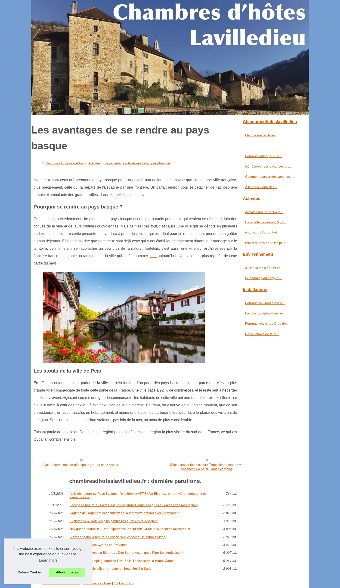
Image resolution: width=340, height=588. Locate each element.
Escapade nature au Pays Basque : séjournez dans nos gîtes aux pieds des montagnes (134, 505)
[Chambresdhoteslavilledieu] (170, 57)
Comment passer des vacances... (269, 176)
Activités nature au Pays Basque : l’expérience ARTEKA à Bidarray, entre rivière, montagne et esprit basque (138, 495)
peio (153, 256)
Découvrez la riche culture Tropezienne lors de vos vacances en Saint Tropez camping (207, 467)
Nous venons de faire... (262, 334)
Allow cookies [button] (67, 572)
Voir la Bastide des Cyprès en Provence (98, 544)
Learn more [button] (48, 560)
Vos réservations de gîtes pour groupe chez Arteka (81, 465)
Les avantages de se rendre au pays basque (137, 163)
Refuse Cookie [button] (29, 572)
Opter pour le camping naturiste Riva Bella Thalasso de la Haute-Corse (122, 560)
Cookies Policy (124, 583)
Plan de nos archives (260, 135)
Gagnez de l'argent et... (262, 232)
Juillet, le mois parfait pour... (265, 268)
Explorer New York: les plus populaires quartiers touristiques (114, 521)
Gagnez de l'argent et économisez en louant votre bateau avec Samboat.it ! (125, 512)
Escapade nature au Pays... (265, 222)
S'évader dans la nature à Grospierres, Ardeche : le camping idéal (118, 536)
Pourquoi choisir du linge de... (267, 323)
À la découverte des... (261, 187)
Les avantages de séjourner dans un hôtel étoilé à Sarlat (111, 568)
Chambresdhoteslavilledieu (64, 163)
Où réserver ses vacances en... (268, 166)
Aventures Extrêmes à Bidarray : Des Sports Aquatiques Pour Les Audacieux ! (126, 552)
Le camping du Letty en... (263, 278)
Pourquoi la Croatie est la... (265, 303)
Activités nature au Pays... (264, 212)
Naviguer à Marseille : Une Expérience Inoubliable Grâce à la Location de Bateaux (130, 528)
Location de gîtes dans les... (265, 313)
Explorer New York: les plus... (266, 243)
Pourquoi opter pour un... (263, 156)
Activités (94, 163)
